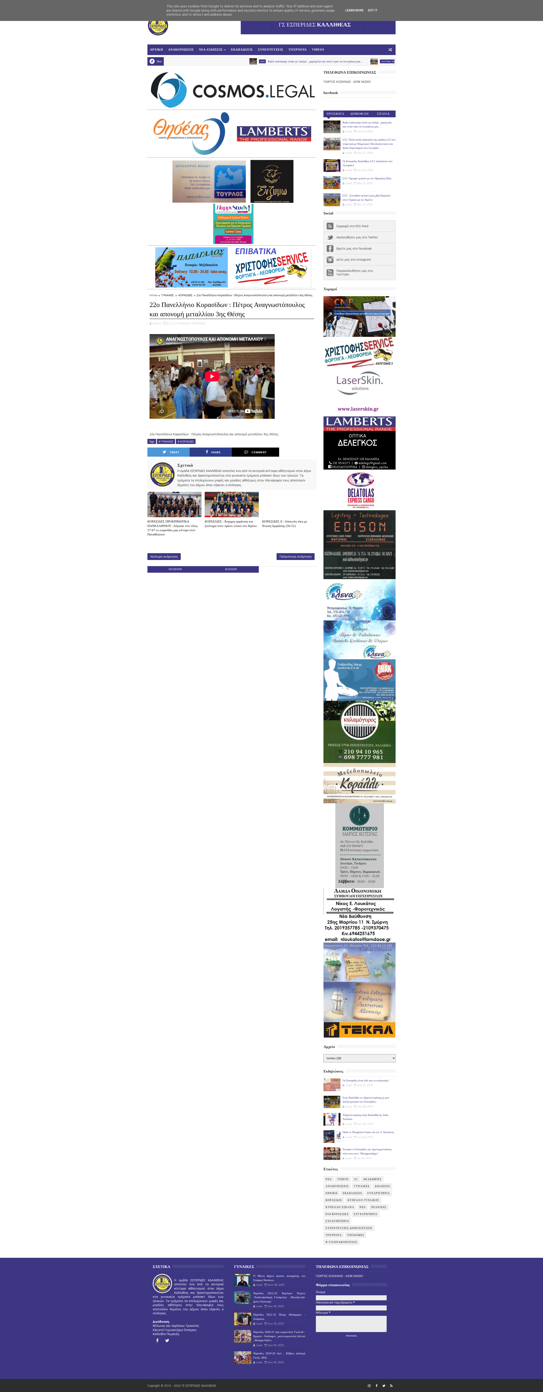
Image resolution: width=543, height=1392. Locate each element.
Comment (259, 452)
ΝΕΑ (363, 1207)
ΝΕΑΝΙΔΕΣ (378, 1207)
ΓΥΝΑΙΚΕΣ (167, 295)
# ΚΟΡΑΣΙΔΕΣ (186, 441)
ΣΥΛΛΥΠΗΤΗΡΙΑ (337, 1221)
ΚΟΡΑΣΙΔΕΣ (185, 295)
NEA (186, 61)
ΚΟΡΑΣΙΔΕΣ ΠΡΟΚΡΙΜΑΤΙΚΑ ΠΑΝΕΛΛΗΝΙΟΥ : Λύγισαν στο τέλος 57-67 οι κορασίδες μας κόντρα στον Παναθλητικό (172, 528)
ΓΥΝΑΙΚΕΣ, (184, 323)
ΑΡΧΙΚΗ (156, 49)
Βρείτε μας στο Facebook (354, 248)
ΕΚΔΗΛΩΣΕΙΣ (242, 49)
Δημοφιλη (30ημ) (359, 114)
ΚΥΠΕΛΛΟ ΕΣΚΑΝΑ (340, 1207)
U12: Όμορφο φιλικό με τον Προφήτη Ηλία (367, 178)
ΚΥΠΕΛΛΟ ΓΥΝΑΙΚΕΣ (363, 1200)
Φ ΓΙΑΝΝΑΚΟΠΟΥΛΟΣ (341, 1242)
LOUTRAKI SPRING (314, 61)
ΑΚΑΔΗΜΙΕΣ (372, 1179)
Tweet (174, 452)
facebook (175, 569)
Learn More (354, 10)
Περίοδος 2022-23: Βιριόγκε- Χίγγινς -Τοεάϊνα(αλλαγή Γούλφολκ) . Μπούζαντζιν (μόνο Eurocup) (279, 1297)
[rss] (391, 1385)
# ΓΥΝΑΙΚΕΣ (166, 441)
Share (216, 452)
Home (153, 295)
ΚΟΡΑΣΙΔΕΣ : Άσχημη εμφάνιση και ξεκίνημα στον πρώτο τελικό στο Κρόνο (231, 523)
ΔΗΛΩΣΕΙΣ (382, 1186)
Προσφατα (335, 113)
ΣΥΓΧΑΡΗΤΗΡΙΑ (365, 1214)
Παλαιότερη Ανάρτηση (296, 556)
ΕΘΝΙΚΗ (331, 1193)
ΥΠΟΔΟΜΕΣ (355, 1235)
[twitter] (167, 1340)
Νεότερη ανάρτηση (164, 556)
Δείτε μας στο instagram (353, 259)
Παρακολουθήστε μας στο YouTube (354, 272)
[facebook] (157, 1340)
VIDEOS (318, 49)
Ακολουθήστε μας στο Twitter (357, 237)
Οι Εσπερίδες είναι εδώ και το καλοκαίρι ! (366, 1080)
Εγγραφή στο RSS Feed (352, 226)
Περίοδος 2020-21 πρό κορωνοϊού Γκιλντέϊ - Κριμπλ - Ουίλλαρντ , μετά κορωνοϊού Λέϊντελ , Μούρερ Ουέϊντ (279, 1336)
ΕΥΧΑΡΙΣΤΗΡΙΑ (378, 1193)
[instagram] (369, 1385)
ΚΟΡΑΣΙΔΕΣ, (198, 323)
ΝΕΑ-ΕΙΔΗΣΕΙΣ (211, 49)
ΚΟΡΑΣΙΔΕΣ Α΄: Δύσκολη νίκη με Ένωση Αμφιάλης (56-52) (284, 523)
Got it (373, 10)
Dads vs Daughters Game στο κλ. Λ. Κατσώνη (368, 1132)
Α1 (356, 1179)
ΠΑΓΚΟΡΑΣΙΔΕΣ (337, 1214)
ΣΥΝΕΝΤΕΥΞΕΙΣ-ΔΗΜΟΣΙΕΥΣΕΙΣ (349, 1228)
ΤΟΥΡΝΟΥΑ (297, 49)
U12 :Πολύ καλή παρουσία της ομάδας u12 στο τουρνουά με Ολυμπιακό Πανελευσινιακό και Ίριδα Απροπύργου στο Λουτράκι (369, 143)
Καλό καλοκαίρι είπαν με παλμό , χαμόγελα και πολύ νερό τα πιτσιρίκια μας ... (240, 61)
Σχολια (383, 113)
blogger (231, 569)
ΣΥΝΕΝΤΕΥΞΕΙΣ (270, 49)
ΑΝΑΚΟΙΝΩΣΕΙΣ (181, 49)
